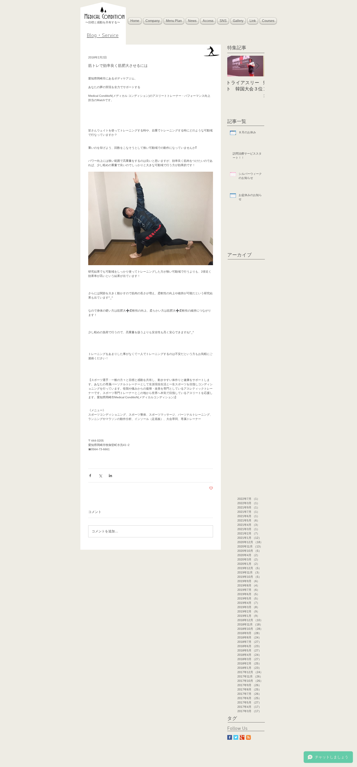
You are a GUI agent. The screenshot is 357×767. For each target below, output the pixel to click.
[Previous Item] (234, 66)
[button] (152, 21)
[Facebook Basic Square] (229, 737)
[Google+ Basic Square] (242, 737)
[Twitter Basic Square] (235, 737)
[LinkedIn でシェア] (110, 475)
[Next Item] (257, 66)
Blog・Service (103, 36)
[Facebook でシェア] (90, 475)
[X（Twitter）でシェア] (100, 475)
